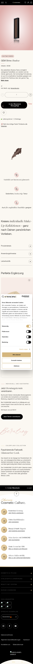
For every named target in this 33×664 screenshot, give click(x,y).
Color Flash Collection (7, 56)
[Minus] (2, 94)
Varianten (4, 126)
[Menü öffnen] (2, 2)
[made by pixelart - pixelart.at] (16, 653)
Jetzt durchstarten (14, 540)
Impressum (26, 640)
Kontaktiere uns (5, 644)
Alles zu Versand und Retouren (17, 549)
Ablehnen (16, 366)
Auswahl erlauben (16, 360)
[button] (16, 246)
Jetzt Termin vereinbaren (15, 513)
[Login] (28, 2)
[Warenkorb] (31, 2)
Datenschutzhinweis (7, 635)
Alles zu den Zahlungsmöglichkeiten (19, 558)
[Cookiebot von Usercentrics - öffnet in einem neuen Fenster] (23, 296)
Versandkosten (15, 88)
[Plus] (30, 94)
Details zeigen (23, 349)
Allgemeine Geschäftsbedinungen (10, 640)
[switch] (28, 331)
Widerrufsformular (18, 644)
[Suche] (6, 2)
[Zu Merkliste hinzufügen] (3, 112)
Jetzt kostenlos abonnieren (16, 531)
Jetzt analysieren (13, 522)
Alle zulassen (16, 354)
